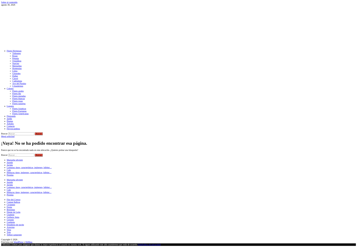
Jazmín (10, 162)
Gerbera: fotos (13, 217)
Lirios (14, 71)
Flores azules (18, 91)
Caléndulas (17, 81)
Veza (9, 230)
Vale (140, 244)
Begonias (11, 209)
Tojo (9, 232)
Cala (9, 170)
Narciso (15, 63)
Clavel (15, 78)
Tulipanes (16, 53)
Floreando (11, 116)
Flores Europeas (19, 111)
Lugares (10, 106)
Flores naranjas (19, 103)
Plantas (10, 121)
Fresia (9, 207)
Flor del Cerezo (13, 199)
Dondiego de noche (15, 225)
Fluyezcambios (13, 129)
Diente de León (13, 212)
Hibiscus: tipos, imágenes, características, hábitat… (29, 172)
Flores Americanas (20, 113)
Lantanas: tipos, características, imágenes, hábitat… (29, 167)
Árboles (10, 124)
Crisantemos (17, 86)
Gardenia (11, 222)
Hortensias (17, 68)
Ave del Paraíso (19, 83)
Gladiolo (10, 215)
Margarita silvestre (15, 160)
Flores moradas (19, 96)
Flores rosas (17, 101)
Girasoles (16, 73)
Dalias (15, 76)
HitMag (28, 242)
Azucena (11, 227)
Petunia (15, 58)
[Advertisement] (178, 27)
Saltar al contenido (9, 2)
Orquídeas (16, 61)
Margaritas (17, 66)
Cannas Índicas (13, 202)
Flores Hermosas (14, 51)
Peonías (10, 175)
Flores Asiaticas (19, 108)
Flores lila (16, 93)
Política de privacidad (151, 244)
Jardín (9, 118)
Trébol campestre (14, 235)
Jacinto (10, 165)
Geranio (10, 220)
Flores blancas (18, 98)
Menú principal (8, 136)
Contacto (11, 126)
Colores (10, 88)
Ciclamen (11, 204)
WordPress (18, 242)
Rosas (15, 56)
